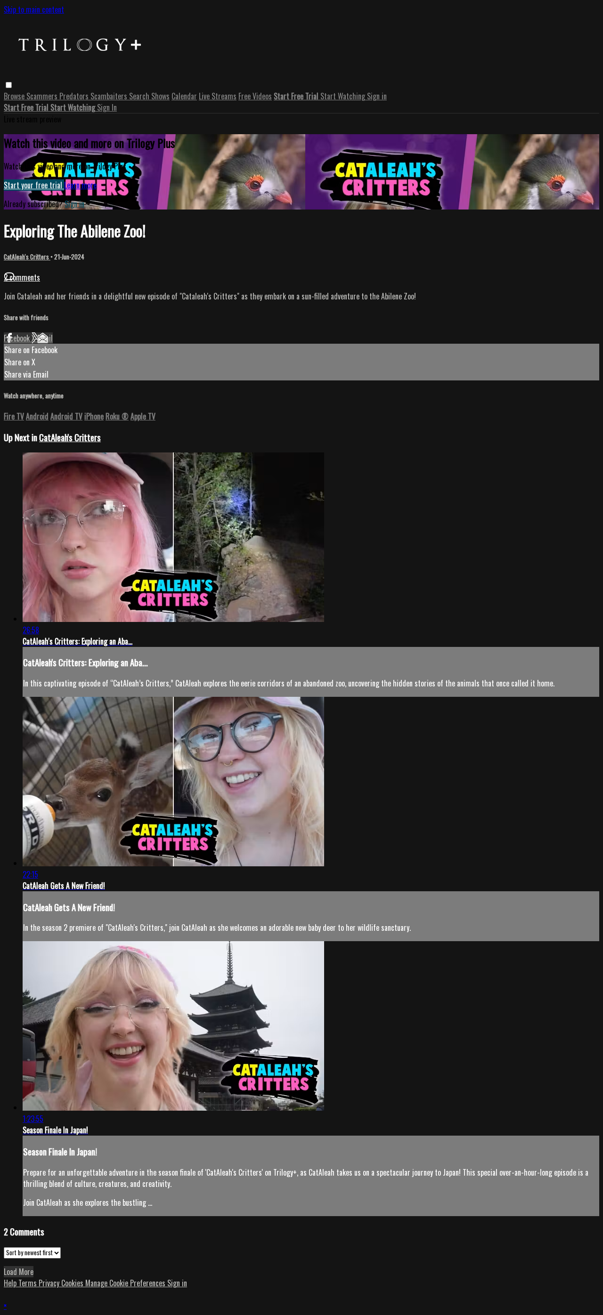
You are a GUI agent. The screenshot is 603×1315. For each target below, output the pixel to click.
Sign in (377, 96)
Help (11, 1283)
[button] (9, 85)
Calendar (184, 96)
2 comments (22, 277)
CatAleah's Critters (27, 256)
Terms (28, 1283)
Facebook (18, 338)
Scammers (42, 96)
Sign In (107, 107)
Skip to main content (34, 9)
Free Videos (255, 96)
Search (140, 96)
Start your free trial (34, 185)
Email (45, 338)
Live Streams (217, 96)
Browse (15, 96)
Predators (74, 96)
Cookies (73, 1283)
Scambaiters (109, 96)
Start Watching (343, 96)
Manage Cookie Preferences (126, 1283)
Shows (160, 96)
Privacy (50, 1283)
